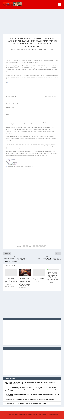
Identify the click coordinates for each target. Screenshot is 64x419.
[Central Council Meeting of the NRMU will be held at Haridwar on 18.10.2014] (11, 272)
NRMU (18, 49)
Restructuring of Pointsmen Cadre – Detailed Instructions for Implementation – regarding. (30, 399)
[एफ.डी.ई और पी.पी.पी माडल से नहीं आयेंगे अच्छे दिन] (39, 272)
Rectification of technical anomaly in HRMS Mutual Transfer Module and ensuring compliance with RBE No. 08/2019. (32, 394)
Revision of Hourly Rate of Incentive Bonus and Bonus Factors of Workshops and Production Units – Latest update (52, 276)
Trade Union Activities (37, 49)
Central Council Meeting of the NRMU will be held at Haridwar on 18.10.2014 (11, 281)
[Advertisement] (32, 23)
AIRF (30, 49)
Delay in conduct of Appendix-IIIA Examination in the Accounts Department (25, 403)
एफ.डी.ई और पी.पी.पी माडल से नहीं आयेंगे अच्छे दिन (38, 279)
